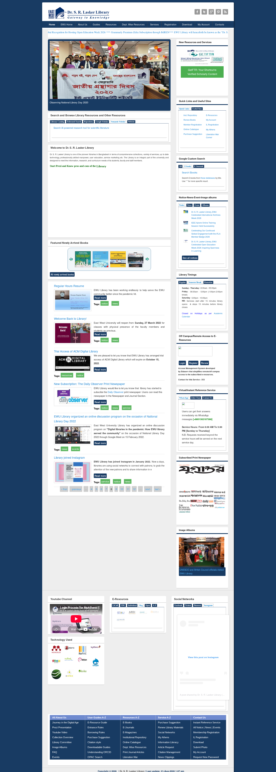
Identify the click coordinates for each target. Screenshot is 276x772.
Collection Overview (62, 731)
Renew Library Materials (170, 721)
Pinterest (197, 599)
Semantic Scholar (118, 122)
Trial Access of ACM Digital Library (76, 351)
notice (104, 303)
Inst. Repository (190, 115)
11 (128, 489)
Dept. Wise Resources (133, 24)
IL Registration (212, 125)
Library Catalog (57, 122)
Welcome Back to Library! (70, 318)
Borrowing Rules (96, 726)
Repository (88, 122)
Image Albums (59, 741)
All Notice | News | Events (206, 721)
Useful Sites (197, 109)
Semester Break (195, 282)
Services (154, 24)
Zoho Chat (195, 398)
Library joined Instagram (69, 457)
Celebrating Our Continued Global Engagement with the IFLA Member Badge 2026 (205, 233)
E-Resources (211, 115)
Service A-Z (164, 711)
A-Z (154, 599)
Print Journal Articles (133, 746)
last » (158, 489)
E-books (187, 166)
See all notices (190, 257)
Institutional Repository (134, 731)
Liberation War (130, 751)
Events (56, 751)
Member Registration (193, 125)
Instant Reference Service (206, 716)
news (115, 303)
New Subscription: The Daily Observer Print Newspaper (89, 384)
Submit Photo (200, 741)
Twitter (188, 599)
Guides (96, 24)
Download (187, 24)
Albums (205, 205)
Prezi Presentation (61, 721)
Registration (170, 24)
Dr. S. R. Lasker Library (132, 765)
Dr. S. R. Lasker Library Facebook (197, 12)
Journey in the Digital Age (65, 716)
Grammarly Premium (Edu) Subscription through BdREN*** (113, 32)
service (126, 407)
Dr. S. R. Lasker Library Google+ (211, 12)
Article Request (166, 741)
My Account (204, 24)
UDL (123, 599)
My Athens (210, 129)
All (180, 166)
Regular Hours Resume (69, 286)
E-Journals (198, 166)
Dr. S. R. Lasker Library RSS (225, 12)
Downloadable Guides (99, 741)
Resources (111, 24)
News (189, 205)
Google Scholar (102, 122)
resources (67, 375)
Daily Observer (116, 392)
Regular (182, 282)
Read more (100, 297)
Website (131, 122)
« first (64, 489)
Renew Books (190, 120)
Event (197, 205)
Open (148, 599)
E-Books (127, 716)
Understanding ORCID (99, 746)
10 (122, 489)
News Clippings (166, 751)
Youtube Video (59, 726)
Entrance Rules (96, 721)
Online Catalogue (191, 129)
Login (182, 363)
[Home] (79, 19)
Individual (132, 599)
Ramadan (208, 282)
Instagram (208, 599)
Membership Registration (206, 726)
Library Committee (62, 736)
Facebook (178, 599)
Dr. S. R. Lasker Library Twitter (204, 12)
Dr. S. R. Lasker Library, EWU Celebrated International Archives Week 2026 (205, 214)
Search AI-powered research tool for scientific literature (81, 127)
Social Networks (166, 726)
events (75, 449)
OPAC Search (95, 751)
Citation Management (169, 746)
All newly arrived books (62, 274)
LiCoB (115, 599)
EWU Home (67, 24)
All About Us (59, 711)
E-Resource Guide (97, 716)
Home (52, 24)
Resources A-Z (131, 711)
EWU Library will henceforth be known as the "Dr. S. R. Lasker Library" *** (185, 32)
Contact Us (207, 398)
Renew (204, 363)
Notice (181, 205)
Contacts (219, 24)
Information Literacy (168, 736)
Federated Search (74, 122)
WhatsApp (183, 398)
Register (193, 363)
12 (134, 489)
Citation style (94, 736)
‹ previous (76, 489)
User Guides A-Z (97, 711)
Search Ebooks (189, 172)
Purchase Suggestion (193, 134)
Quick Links (184, 109)
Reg (141, 599)
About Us (82, 24)
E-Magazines (130, 726)
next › (148, 489)
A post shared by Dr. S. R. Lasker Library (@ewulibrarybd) (209, 689)
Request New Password (206, 751)
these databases (208, 177)
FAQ (54, 746)
